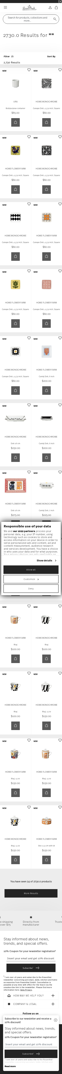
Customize (29, 579)
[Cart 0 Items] (56, 7)
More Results (31, 893)
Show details (44, 560)
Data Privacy (26, 990)
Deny (31, 588)
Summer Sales (6, 1)
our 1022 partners (24, 531)
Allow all (31, 569)
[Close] (55, 1020)
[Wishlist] (29, 72)
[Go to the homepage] (29, 7)
